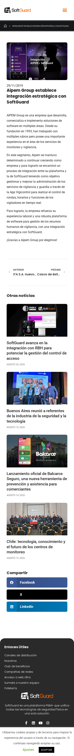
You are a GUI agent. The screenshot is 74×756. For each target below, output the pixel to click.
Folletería (10, 688)
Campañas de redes (18, 672)
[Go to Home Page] (5, 25)
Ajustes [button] (28, 749)
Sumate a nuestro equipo (21, 683)
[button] (64, 10)
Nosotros (10, 661)
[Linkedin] (33, 723)
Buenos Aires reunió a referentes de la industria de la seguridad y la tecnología (36, 416)
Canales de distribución (20, 655)
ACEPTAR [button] (46, 750)
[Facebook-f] (26, 723)
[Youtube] (40, 723)
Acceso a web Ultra (17, 677)
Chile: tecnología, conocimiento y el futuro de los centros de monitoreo (36, 546)
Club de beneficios (17, 666)
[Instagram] (48, 723)
